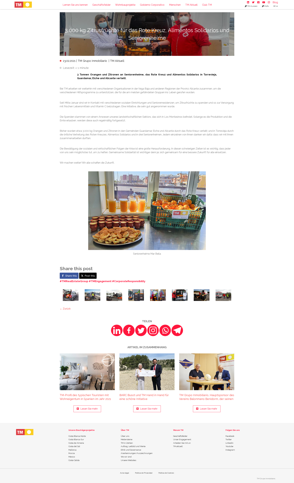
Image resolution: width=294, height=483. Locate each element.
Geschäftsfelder (101, 4)
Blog (275, 2)
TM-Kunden (252, 6)
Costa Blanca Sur (76, 439)
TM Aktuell (191, 4)
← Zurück (65, 308)
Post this (90, 275)
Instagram (230, 450)
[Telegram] (177, 330)
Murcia (71, 453)
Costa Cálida (73, 460)
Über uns (125, 436)
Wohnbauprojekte (125, 4)
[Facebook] (129, 330)
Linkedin (229, 443)
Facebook (230, 436)
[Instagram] (153, 330)
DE (274, 6)
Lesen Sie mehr (89, 408)
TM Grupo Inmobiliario (92, 60)
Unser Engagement (182, 439)
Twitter (229, 439)
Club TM (207, 4)
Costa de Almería (76, 443)
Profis (266, 6)
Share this (71, 275)
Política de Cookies (166, 473)
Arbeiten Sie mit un (182, 443)
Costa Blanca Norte (77, 436)
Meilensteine (126, 439)
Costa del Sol (74, 446)
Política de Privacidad (143, 473)
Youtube (229, 446)
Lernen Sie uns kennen (75, 4)
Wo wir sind (126, 457)
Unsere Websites (128, 460)
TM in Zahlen (127, 443)
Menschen (175, 4)
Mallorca (72, 450)
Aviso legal (124, 473)
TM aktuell (178, 446)
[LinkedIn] (117, 330)
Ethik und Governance (131, 450)
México (71, 457)
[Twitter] (141, 330)
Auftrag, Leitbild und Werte (133, 446)
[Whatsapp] (165, 330)
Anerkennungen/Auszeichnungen (137, 453)
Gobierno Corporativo (152, 4)
